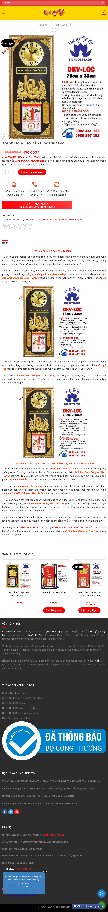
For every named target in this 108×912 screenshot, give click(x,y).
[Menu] (3, 12)
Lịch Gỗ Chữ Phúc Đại (54, 592)
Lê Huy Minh (23, 884)
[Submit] (103, 3)
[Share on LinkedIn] (30, 226)
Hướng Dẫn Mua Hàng (14, 693)
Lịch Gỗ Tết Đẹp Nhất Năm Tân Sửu (18, 594)
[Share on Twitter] (15, 226)
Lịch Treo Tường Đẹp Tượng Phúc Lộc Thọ (89, 594)
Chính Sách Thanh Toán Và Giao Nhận (23, 698)
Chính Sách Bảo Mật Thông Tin (19, 708)
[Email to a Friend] (20, 226)
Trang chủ (43, 24)
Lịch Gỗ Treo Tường (43, 220)
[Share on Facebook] (9, 226)
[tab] (5, 243)
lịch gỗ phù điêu (34, 635)
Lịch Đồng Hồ (17, 220)
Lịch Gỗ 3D (29, 220)
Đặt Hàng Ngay (54, 610)
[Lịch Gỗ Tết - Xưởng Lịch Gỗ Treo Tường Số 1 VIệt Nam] (54, 12)
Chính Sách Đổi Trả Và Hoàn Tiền (20, 713)
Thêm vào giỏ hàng (32, 172)
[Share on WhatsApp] (4, 226)
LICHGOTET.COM (54, 834)
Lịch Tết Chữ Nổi (61, 220)
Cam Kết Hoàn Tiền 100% (16, 718)
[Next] (106, 588)
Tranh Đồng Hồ (62, 24)
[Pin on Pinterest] (25, 226)
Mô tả (5, 243)
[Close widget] (45, 871)
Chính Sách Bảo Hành (14, 703)
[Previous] (2, 588)
